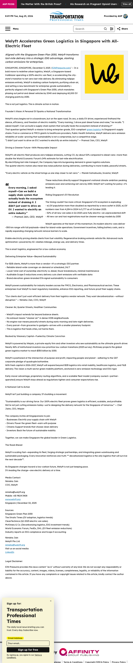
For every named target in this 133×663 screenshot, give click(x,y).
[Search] (105, 29)
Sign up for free (28, 649)
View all (127, 4)
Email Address (15, 638)
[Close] (50, 601)
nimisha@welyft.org (15, 545)
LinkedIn (9, 552)
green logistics (94, 129)
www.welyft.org (13, 499)
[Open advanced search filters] (111, 29)
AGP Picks (8, 4)
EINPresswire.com (61, 68)
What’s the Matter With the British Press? (36, 4)
